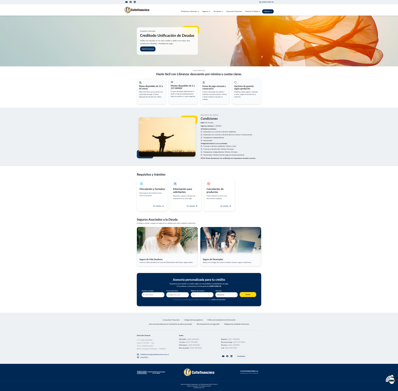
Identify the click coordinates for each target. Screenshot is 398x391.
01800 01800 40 (268, 2)
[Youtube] (126, 2)
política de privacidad (218, 299)
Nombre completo (148, 291)
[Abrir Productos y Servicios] (198, 11)
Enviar (248, 294)
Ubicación (219, 291)
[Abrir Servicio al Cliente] (260, 11)
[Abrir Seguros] (209, 11)
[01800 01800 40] (260, 2)
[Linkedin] (135, 2)
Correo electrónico (172, 291)
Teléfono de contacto (198, 291)
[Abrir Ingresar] (271, 11)
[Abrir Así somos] (222, 11)
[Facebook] (131, 2)
